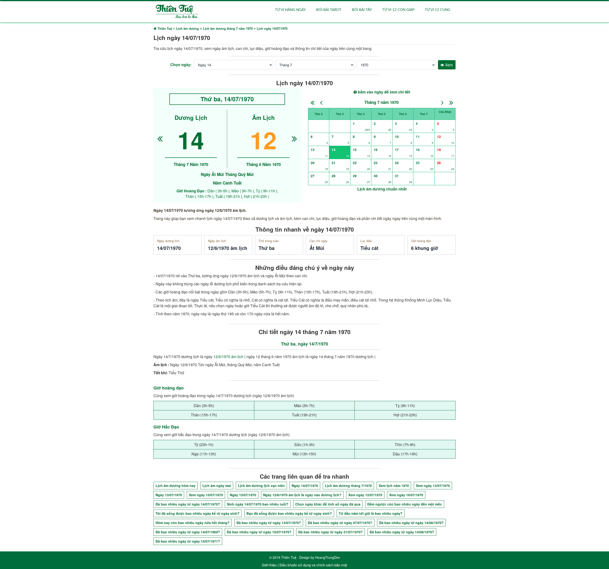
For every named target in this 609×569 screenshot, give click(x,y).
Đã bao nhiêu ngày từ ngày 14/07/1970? (188, 504)
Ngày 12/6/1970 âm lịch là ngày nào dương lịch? (302, 494)
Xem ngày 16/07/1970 (406, 494)
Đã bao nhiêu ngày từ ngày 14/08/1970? (402, 532)
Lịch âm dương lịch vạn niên (261, 485)
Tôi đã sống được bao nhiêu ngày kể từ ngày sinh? (198, 513)
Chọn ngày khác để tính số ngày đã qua (327, 504)
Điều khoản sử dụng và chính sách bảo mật (313, 564)
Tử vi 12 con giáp (398, 10)
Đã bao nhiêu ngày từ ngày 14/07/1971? (188, 541)
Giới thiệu (269, 564)
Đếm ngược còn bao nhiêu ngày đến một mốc (404, 504)
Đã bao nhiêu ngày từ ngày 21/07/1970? (330, 532)
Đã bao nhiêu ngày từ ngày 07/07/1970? (340, 522)
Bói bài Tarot (328, 10)
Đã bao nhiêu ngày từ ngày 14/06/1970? (411, 522)
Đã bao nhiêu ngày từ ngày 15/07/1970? (259, 532)
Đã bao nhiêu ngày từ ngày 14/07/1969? (188, 532)
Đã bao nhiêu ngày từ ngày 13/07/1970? (268, 522)
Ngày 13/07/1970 (169, 494)
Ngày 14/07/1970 (305, 485)
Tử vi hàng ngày (290, 10)
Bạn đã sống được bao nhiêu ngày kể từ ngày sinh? (289, 513)
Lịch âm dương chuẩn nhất (382, 189)
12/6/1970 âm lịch (228, 356)
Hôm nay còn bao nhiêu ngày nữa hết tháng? (193, 522)
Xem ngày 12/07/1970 (365, 494)
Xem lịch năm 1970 (394, 485)
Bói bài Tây (362, 10)
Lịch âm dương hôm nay (176, 485)
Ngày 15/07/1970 (243, 494)
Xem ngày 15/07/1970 (206, 494)
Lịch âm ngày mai (216, 485)
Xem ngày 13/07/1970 (433, 485)
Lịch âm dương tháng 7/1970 (348, 485)
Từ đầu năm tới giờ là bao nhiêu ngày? (371, 513)
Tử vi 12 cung (437, 10)
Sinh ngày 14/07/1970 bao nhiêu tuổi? (257, 504)
